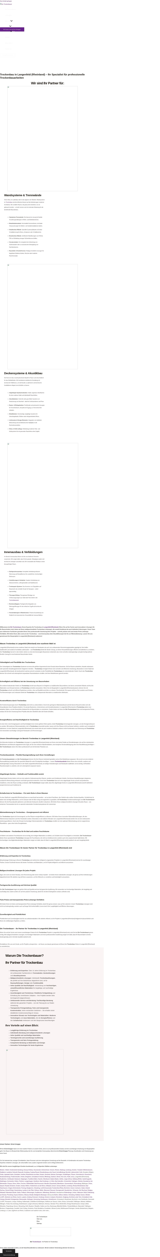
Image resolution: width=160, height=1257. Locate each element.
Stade (83, 1188)
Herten (23, 1176)
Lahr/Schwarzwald (46, 1188)
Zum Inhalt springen (6, 1)
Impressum (8, 49)
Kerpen (42, 1174)
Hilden (16, 1181)
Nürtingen (30, 1199)
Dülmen (36, 1190)
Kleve (14, 1183)
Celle (80, 1172)
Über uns (7, 21)
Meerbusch (46, 1179)
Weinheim (53, 1192)
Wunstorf (7, 1199)
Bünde (14, 1192)
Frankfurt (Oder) (32, 1179)
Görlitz (61, 1179)
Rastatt (7, 1185)
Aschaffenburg (60, 1172)
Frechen (23, 1183)
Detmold (15, 1172)
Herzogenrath (60, 1190)
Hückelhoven (52, 1199)
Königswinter (15, 1199)
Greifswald (10, 1179)
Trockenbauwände (61, 761)
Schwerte (75, 1190)
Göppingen (24, 1179)
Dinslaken (17, 1174)
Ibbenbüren (60, 1183)
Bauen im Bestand (11, 1151)
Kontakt (7, 37)
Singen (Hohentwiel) (14, 1188)
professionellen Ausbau (57, 1148)
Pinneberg (10, 1195)
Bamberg (20, 1170)
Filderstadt (9, 1192)
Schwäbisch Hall (87, 1197)
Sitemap (39, 1223)
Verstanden (9, 1251)
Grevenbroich (80, 1174)
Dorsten (74, 1170)
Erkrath (31, 1195)
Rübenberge (68, 1192)
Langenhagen (29, 1181)
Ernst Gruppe (15, 1144)
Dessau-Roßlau (28, 1170)
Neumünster (37, 1170)
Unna (72, 1176)
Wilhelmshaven (87, 1170)
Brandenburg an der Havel (48, 1172)
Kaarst (16, 1195)
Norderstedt (13, 1170)
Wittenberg (46, 1192)
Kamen (83, 1195)
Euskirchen (3, 1179)
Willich (27, 1185)
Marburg (62, 1170)
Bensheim (59, 1197)
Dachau (2, 1190)
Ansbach (53, 1197)
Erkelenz (21, 1195)
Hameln (40, 1179)
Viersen (52, 1170)
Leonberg (69, 1185)
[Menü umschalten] (10, 26)
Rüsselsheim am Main (32, 1174)
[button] (11, 21)
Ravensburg (77, 1183)
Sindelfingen (66, 1174)
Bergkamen (30, 1188)
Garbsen (53, 1176)
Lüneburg (68, 1170)
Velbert (7, 1170)
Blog (13, 31)
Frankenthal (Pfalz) (57, 1188)
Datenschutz (8, 43)
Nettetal (77, 1195)
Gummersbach (69, 1183)
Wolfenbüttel (30, 1183)
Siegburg (65, 1197)
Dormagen (59, 1174)
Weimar (53, 1174)
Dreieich (47, 1197)
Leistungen (8, 15)
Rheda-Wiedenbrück (79, 1185)
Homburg (41, 1197)
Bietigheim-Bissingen (40, 1195)
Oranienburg (18, 1190)
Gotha (19, 1192)
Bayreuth (21, 1172)
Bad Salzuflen (59, 1181)
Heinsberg (71, 1195)
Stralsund (17, 1179)
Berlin (56, 1195)
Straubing (37, 1188)
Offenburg (47, 1176)
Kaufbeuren (38, 1192)
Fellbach (23, 1192)
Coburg (2, 1199)
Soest (72, 1188)
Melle (41, 1190)
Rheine (57, 1170)
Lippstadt (7, 1174)
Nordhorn (36, 1181)
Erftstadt (48, 1185)
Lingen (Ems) (68, 1179)
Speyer (2, 1185)
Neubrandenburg (5, 1176)
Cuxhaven (78, 1188)
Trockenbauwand (13, 600)
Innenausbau (46, 1151)
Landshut (9, 1172)
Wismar (26, 1195)
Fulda (1, 1174)
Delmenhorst (45, 1170)
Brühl (85, 1192)
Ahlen (18, 1183)
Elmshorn (12, 1185)
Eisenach (35, 1197)
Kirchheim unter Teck (75, 1197)
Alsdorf (87, 1188)
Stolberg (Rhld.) (77, 1179)
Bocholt (68, 1172)
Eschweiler (10, 1181)
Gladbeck (3, 1172)
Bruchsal (84, 1190)
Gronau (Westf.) (61, 1185)
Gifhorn (61, 1195)
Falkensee (80, 1192)
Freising (23, 1188)
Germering (37, 1199)
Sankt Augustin (86, 1179)
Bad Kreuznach (39, 1183)
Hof (80, 1190)
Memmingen (30, 1192)
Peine (90, 1183)
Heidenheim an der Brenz (37, 1185)
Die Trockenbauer (10, 9)
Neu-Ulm (63, 1176)
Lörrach (53, 1185)
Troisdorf (79, 1170)
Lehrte (74, 1192)
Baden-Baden (54, 1179)
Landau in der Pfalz (28, 1190)
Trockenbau (9, 202)
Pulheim (21, 1181)
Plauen (73, 1174)
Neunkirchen (68, 1190)
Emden (18, 1185)
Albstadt (2, 1192)
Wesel (58, 1176)
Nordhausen (44, 1199)
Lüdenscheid (74, 1172)
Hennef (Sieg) (9, 1190)
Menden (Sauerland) (50, 1183)
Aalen (12, 1174)
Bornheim (67, 1188)
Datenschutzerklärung (9, 1255)
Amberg (29, 1197)
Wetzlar (80, 1181)
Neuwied (47, 1174)
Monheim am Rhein (11, 1197)
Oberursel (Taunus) (49, 1190)
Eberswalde (22, 1199)
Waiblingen (3, 1181)
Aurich (19, 1197)
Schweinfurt (67, 1181)
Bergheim (28, 1176)
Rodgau (90, 1190)
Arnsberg (27, 1172)
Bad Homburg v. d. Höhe (47, 1181)
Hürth (68, 1176)
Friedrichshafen (15, 1176)
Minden (2, 1170)
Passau (10, 1183)
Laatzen (24, 1197)
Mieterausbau (24, 1151)
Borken (66, 1195)
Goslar (23, 1185)
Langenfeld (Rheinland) (51, 627)
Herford (23, 1174)
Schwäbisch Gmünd (38, 1176)
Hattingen (74, 1181)
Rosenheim (88, 1174)
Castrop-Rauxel (35, 1172)
